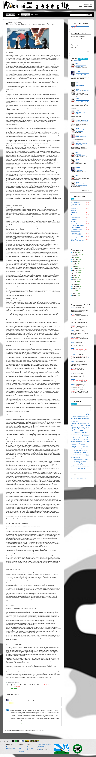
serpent (74, 295)
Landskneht (75, 268)
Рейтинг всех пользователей (83, 298)
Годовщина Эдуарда (80, 85)
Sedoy (74, 275)
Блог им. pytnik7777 (75, 385)
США (83, 459)
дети (82, 427)
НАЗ (88, 437)
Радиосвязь (76, 452)
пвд (73, 447)
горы (72, 425)
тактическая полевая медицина (80, 461)
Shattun (74, 288)
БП (84, 414)
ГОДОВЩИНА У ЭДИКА (80, 137)
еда (79, 430)
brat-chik (72, 314)
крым (73, 435)
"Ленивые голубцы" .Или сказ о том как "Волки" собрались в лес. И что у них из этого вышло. (80, 392)
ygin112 (74, 264)
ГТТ (78, 425)
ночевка (73, 441)
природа (81, 450)
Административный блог (81, 83)
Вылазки (73, 210)
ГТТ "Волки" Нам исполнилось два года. (79, 357)
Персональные (34, 14)
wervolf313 (75, 255)
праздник (76, 450)
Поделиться (17, 686)
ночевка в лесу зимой (81, 441)
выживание (75, 418)
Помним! (73, 86)
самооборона (75, 455)
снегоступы (82, 457)
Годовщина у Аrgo (79, 131)
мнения (13, 682)
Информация (49, 2)
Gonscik (74, 259)
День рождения (76, 427)
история (82, 432)
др (76, 430)
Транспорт (78, 120)
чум (79, 468)
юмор (82, 468)
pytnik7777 (75, 279)
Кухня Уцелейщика (76, 227)
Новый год (80, 439)
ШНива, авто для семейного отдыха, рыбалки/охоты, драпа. (80, 121)
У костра (73, 214)
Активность (43, 2)
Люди (37, 2)
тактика (86, 459)
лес (73, 437)
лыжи (76, 437)
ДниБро (74, 430)
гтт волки (87, 425)
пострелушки (76, 448)
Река (80, 452)
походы (86, 448)
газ (85, 423)
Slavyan (74, 261)
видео (87, 414)
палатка (87, 445)
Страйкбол (74, 219)
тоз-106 (87, 463)
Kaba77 (74, 293)
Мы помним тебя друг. (75, 186)
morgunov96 (75, 286)
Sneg (72, 373)
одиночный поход (76, 443)
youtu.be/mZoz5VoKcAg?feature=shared (79, 156)
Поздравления (78, 446)
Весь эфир (84, 190)
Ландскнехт (85, 436)
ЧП (77, 468)
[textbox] (80, 409)
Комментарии (83, 58)
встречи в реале (84, 416)
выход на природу (81, 423)
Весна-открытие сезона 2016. (77, 381)
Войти (80, 6)
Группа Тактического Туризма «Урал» (76, 230)
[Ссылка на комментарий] (25, 703)
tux (14, 688)
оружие (74, 445)
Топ (72, 199)
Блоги (33, 2)
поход (82, 448)
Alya (73, 266)
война (79, 416)
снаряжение (75, 457)
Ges (73, 257)
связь (87, 456)
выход (79, 421)
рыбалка (75, 454)
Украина (80, 465)
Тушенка (74, 465)
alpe (73, 291)
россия (84, 452)
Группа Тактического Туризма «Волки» (76, 205)
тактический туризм (78, 463)
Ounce (74, 252)
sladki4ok (75, 270)
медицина (84, 437)
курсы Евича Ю (78, 435)
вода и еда (75, 416)
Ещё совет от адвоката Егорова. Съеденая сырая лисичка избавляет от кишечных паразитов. (79, 95)
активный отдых (81, 412)
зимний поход (77, 432)
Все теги (74, 404)
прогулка (85, 450)
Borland (72, 348)
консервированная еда (76, 434)
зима (81, 430)
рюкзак (81, 454)
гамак (88, 423)
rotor (16, 688)
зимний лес (86, 430)
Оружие (77, 160)
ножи (87, 439)
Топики (29, 3)
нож (84, 439)
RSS (88, 51)
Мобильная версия (41, 747)
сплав (75, 459)
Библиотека (74, 212)
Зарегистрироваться (88, 6)
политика (86, 447)
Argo (73, 277)
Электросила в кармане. (81, 155)
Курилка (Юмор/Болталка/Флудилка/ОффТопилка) (78, 224)
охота (83, 445)
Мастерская (74, 221)
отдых (79, 445)
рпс (87, 452)
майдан (79, 437)
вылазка (82, 418)
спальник (88, 457)
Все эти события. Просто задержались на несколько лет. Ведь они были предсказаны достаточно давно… (80, 78)
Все (19, 14)
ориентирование (85, 443)
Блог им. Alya (78, 90)
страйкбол (79, 459)
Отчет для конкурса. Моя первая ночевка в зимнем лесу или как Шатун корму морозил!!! (79, 310)
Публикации (77, 60)
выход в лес (84, 421)
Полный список (86, 243)
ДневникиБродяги (83, 429)
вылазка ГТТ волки (82, 420)
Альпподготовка (75, 217)
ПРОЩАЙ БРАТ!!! (79, 66)
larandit (74, 282)
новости (75, 439)
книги (86, 432)
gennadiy (74, 273)
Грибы (75, 425)
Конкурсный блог (75, 202)
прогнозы (17, 682)
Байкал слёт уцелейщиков (77, 414)
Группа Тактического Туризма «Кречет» (76, 234)
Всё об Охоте (79, 112)
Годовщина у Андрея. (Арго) (81, 185)
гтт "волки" (81, 425)
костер (88, 434)
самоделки (86, 454)
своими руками (82, 455)
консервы (84, 434)
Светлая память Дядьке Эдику (77, 139)
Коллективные (25, 14)
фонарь (79, 466)
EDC (72, 412)
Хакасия (84, 466)
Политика (74, 45)
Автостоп (75, 412)
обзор (88, 441)
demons (74, 284)
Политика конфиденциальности (44, 744)
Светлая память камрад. (76, 132)
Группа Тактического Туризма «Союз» (79, 349)
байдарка (88, 412)
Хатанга (88, 466)
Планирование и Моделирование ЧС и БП (78, 239)
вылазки (74, 422)
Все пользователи (85, 38)
